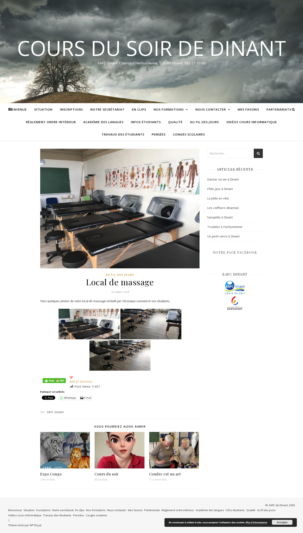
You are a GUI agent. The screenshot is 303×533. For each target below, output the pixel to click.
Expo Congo (51, 474)
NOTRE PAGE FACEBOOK (235, 252)
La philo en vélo (218, 198)
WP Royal (35, 525)
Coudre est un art (165, 474)
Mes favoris (248, 109)
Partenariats (279, 109)
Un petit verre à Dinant (223, 236)
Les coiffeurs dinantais (223, 208)
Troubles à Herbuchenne (224, 227)
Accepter (282, 522)
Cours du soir (107, 474)
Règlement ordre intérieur (51, 122)
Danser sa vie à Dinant (223, 179)
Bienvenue (17, 109)
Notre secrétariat (107, 109)
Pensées (159, 134)
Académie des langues (103, 122)
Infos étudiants (146, 122)
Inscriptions (71, 109)
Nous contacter (210, 109)
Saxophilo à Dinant (220, 217)
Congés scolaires (189, 134)
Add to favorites (81, 381)
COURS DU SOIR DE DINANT (151, 48)
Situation (43, 109)
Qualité (175, 122)
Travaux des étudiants (123, 134)
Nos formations (169, 109)
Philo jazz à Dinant (220, 189)
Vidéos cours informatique (251, 122)
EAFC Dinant (55, 412)
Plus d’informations (256, 522)
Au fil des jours (204, 122)
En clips (139, 109)
